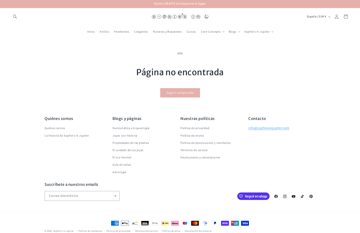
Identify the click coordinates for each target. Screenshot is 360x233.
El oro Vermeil (121, 157)
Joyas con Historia (124, 135)
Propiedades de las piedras (130, 143)
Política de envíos (192, 135)
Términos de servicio (194, 150)
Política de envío (171, 230)
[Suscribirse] (114, 196)
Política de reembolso (90, 230)
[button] (15, 16)
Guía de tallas (121, 164)
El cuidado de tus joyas (128, 150)
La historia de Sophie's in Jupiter (67, 135)
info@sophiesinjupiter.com (268, 128)
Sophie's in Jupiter (63, 230)
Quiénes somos (55, 128)
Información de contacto (198, 230)
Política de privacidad (194, 128)
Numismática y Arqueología (131, 128)
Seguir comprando (180, 93)
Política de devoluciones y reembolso (205, 143)
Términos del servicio (146, 230)
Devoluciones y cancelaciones (200, 157)
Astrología (119, 172)
